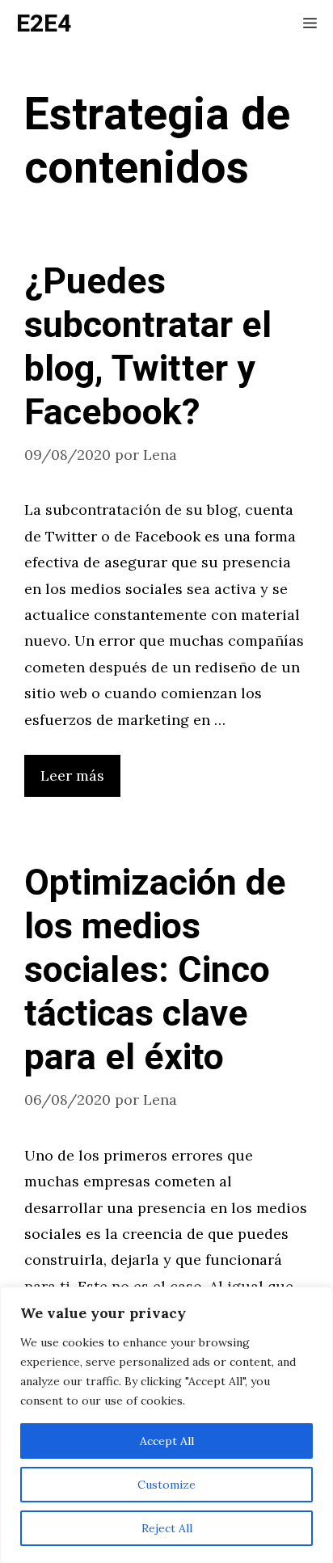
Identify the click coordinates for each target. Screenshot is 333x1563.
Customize (166, 1484)
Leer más (72, 775)
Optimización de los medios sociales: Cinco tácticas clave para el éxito (155, 971)
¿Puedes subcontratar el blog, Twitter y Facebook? (148, 347)
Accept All (167, 1441)
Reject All (166, 1528)
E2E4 (43, 24)
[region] (166, 1425)
